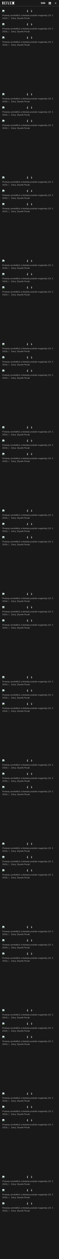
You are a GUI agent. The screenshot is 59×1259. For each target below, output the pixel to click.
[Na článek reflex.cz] (8, 3)
